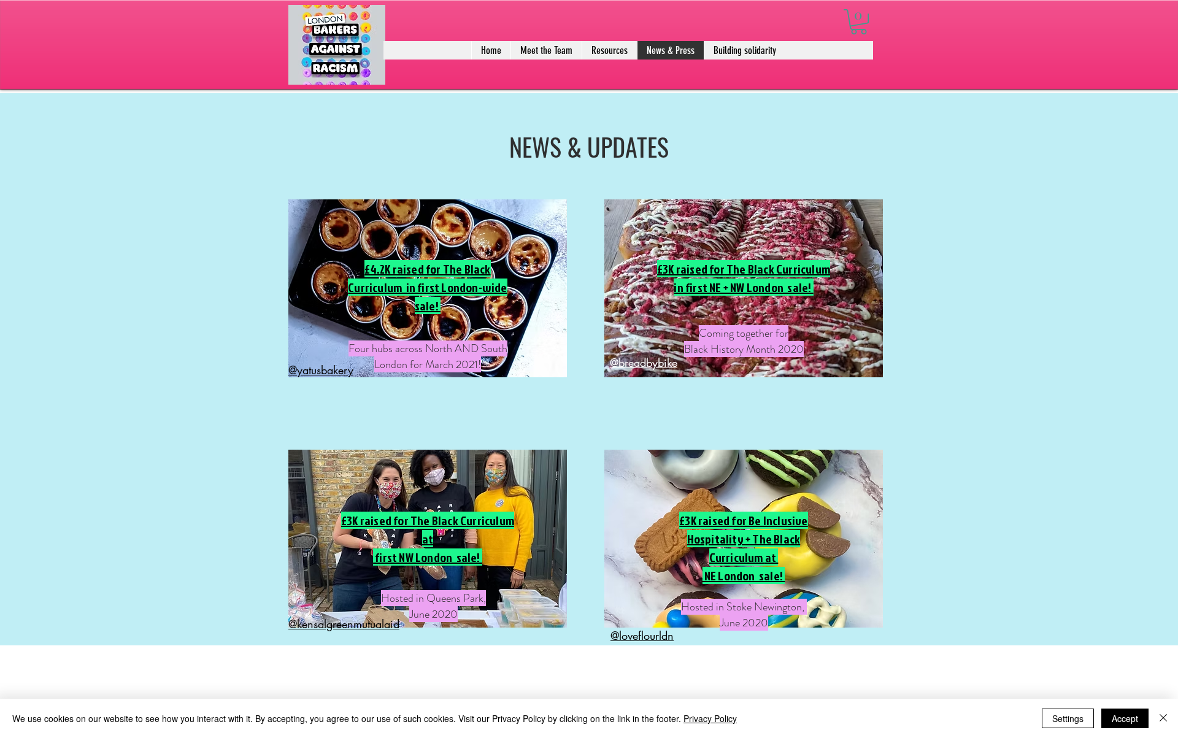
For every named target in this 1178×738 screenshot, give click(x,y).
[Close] (1163, 718)
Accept (1125, 718)
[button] (859, 21)
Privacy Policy (710, 718)
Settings (1068, 718)
